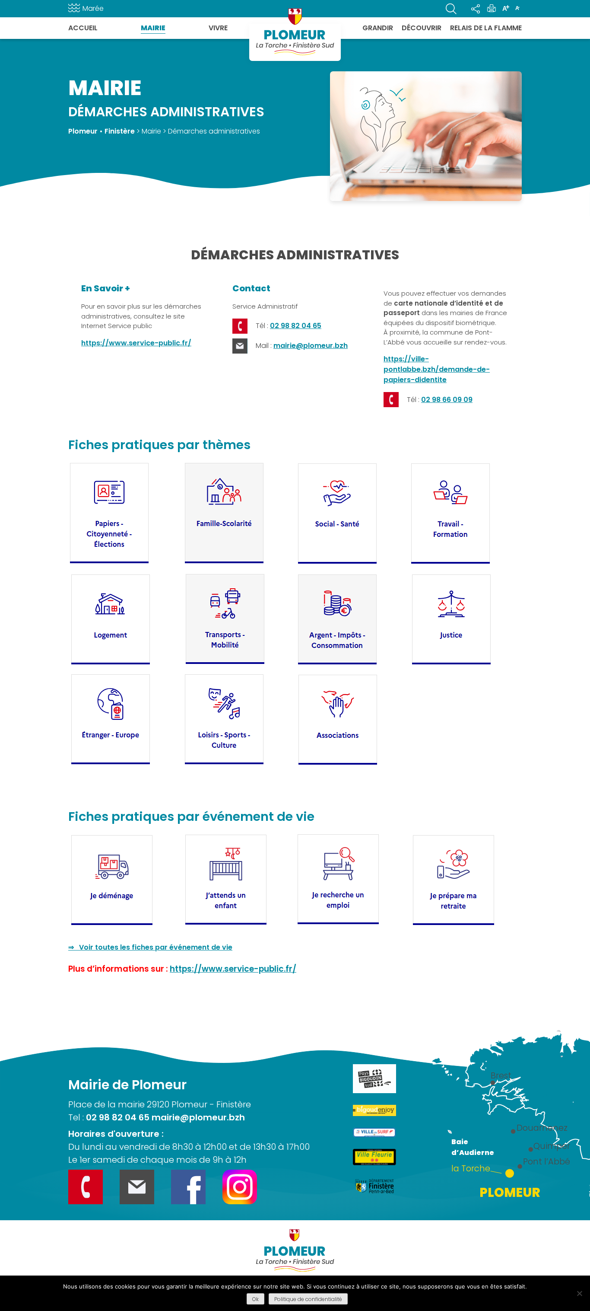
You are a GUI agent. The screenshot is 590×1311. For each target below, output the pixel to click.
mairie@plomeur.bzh (310, 346)
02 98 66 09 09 (447, 400)
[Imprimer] (491, 8)
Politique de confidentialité (308, 1299)
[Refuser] (579, 1293)
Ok (255, 1299)
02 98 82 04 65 (295, 326)
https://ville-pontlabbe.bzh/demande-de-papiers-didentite (437, 369)
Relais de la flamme (486, 28)
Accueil (83, 28)
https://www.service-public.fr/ (136, 343)
